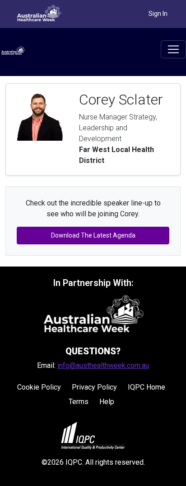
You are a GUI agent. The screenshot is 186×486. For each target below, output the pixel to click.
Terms (78, 401)
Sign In (158, 13)
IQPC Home (146, 387)
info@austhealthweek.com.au (103, 365)
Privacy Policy (94, 387)
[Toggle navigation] (173, 49)
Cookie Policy (39, 387)
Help (106, 401)
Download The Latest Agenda (93, 235)
